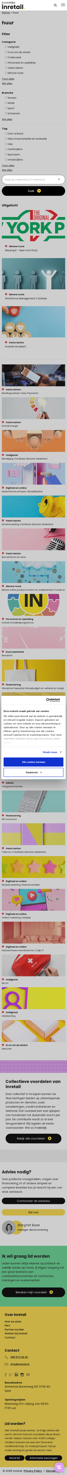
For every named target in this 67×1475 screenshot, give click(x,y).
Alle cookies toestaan (33, 762)
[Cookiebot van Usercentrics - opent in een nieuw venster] (49, 700)
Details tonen (50, 752)
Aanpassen (32, 772)
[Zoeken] (55, 5)
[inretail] (25, 5)
